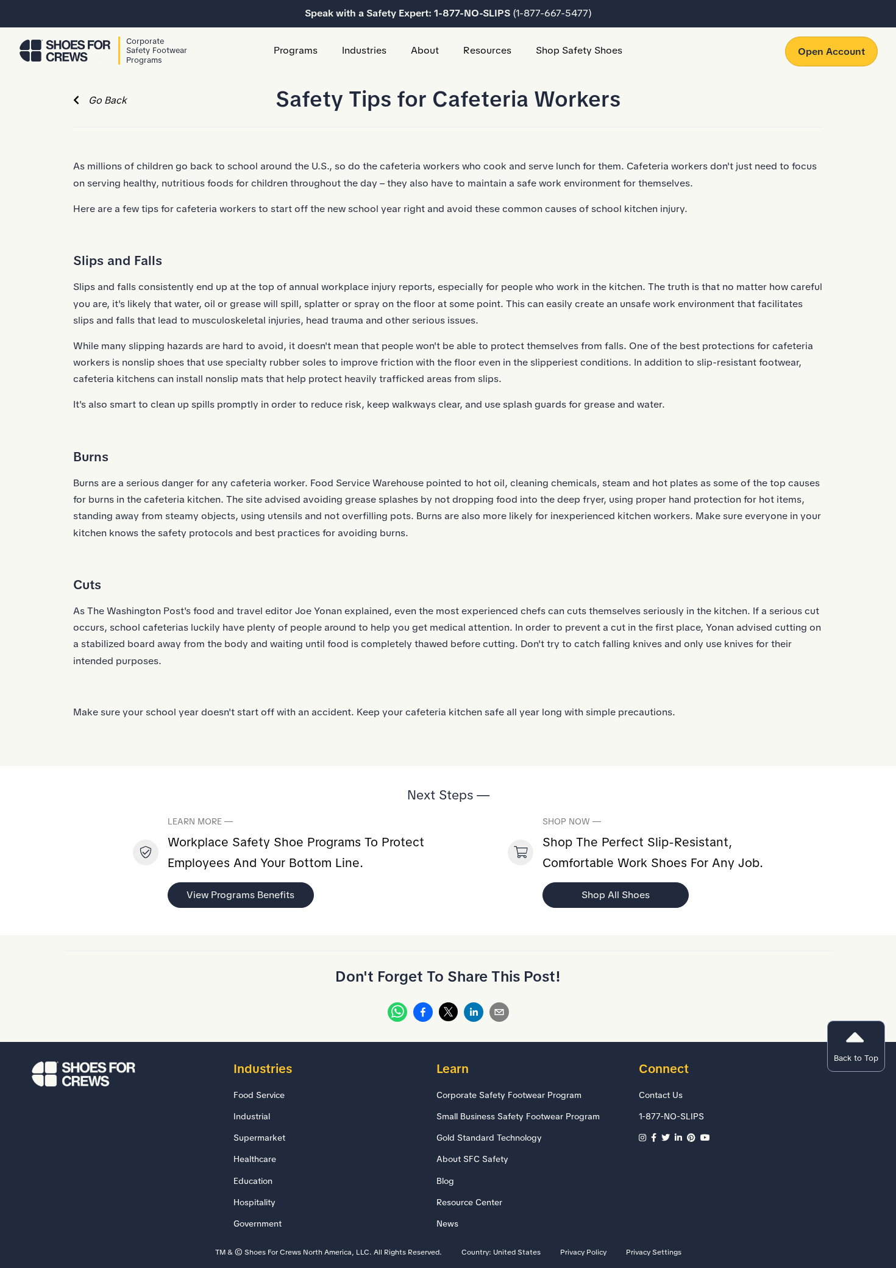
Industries (364, 50)
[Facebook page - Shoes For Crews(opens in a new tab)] (656, 1137)
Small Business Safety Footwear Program (518, 1116)
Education (252, 1180)
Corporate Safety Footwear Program (508, 1094)
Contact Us (661, 1094)
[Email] (499, 1014)
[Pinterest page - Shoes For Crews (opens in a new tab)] (693, 1137)
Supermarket (259, 1137)
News (447, 1223)
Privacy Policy (583, 1252)
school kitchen (624, 208)
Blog (445, 1180)
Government (257, 1223)
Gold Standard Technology (489, 1137)
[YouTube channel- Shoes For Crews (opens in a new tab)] (706, 1137)
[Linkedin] (473, 1014)
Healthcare (254, 1158)
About (425, 50)
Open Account (831, 51)
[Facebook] (423, 1014)
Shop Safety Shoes (579, 50)
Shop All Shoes (615, 894)
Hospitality (254, 1202)
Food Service (259, 1094)
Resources (487, 50)
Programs (296, 50)
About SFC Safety (472, 1158)
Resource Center (469, 1202)
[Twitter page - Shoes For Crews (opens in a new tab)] (668, 1137)
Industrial (251, 1116)
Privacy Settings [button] (653, 1252)
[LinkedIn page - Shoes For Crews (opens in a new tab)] (681, 1137)
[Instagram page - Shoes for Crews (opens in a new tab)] (645, 1137)
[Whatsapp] (397, 1014)
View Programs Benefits (240, 894)
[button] (856, 1046)
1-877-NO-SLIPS (513, 13)
